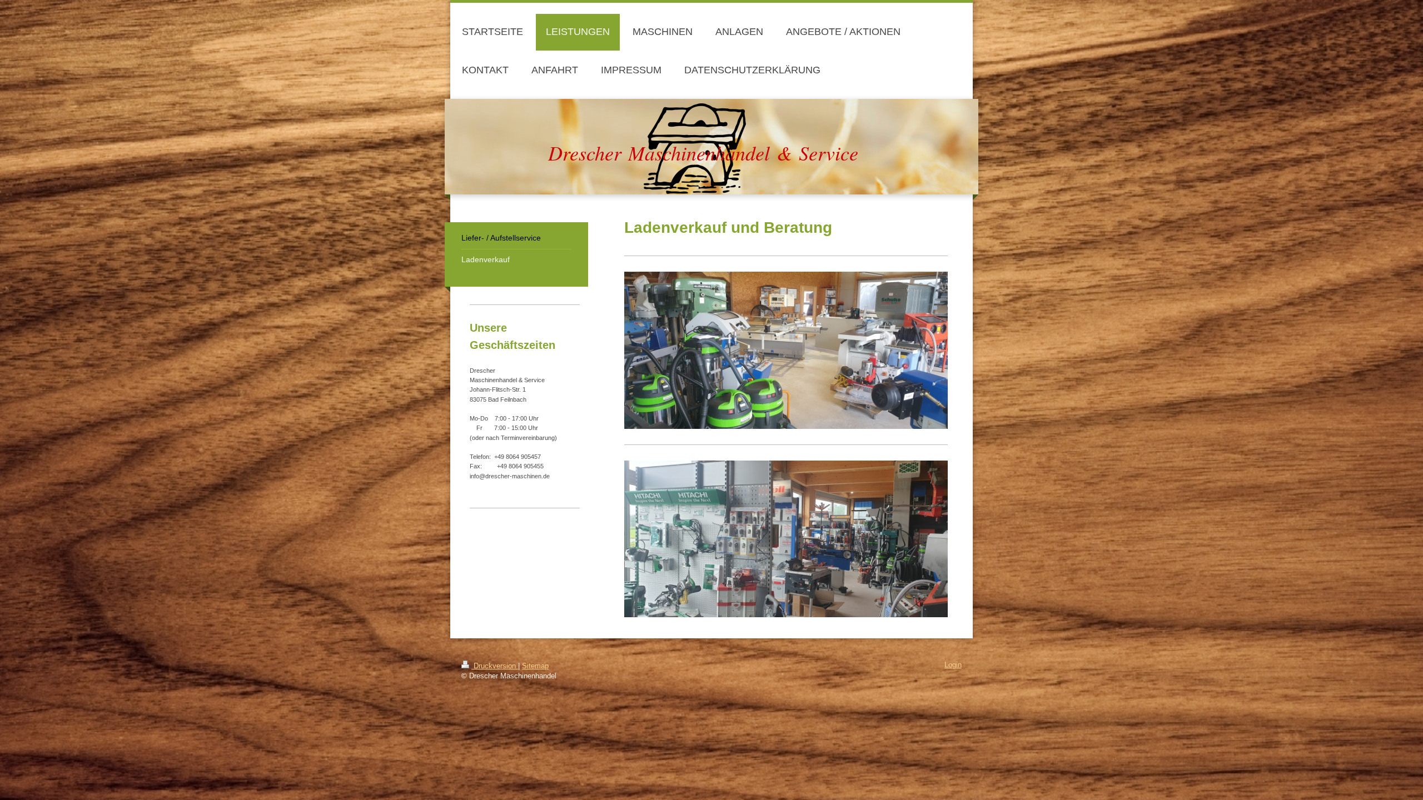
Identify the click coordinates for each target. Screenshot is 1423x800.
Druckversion (494, 666)
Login (953, 665)
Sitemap (535, 666)
